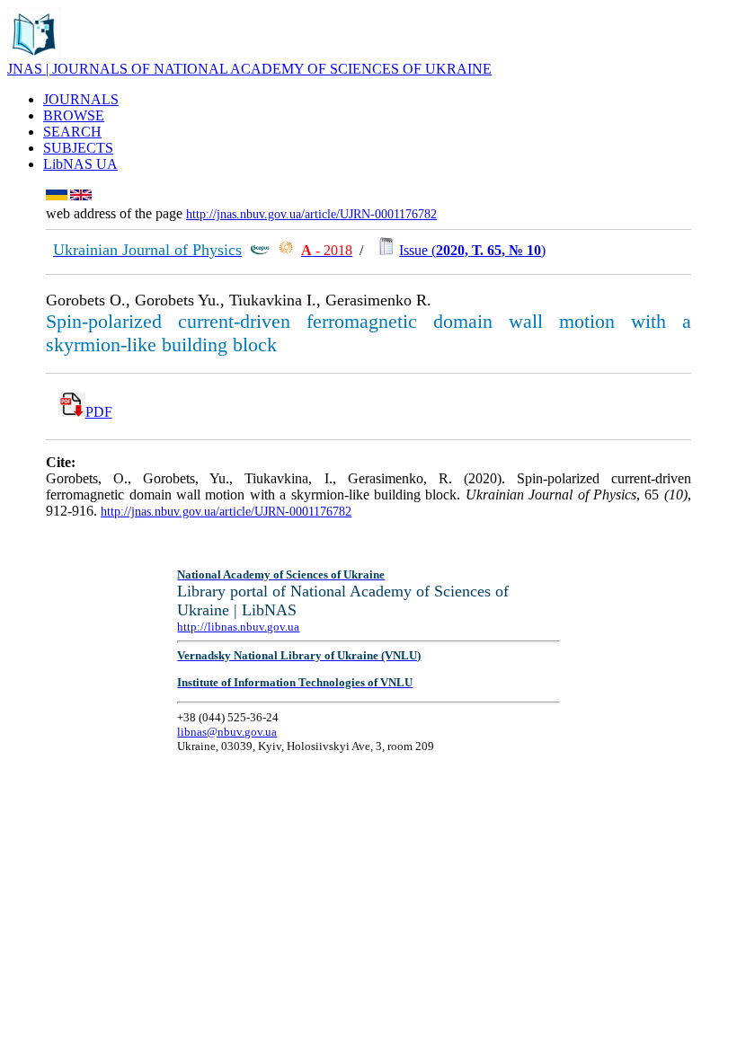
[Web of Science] (286, 250)
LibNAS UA (80, 164)
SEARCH (72, 131)
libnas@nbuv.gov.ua (227, 731)
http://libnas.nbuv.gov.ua (238, 626)
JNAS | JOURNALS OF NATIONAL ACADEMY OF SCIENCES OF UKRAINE (249, 68)
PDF (98, 412)
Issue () (472, 250)
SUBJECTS (78, 147)
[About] (34, 56)
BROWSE (73, 115)
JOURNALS (81, 99)
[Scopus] (260, 250)
